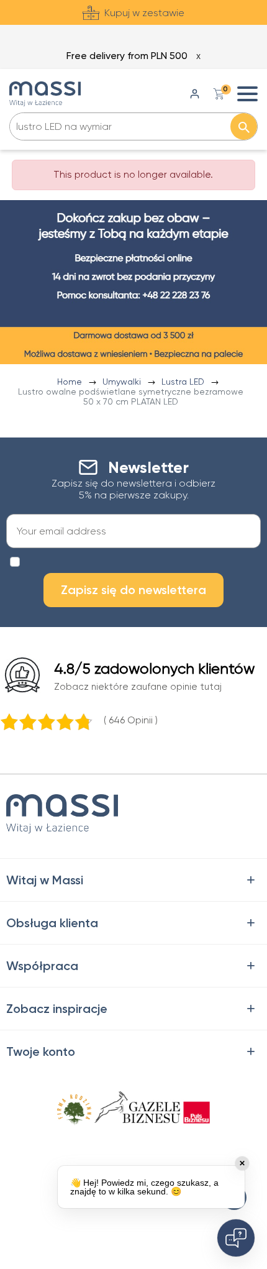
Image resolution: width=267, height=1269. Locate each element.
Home (70, 382)
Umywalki (122, 382)
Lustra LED (184, 382)
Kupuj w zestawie (144, 13)
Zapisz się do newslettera (133, 589)
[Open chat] (236, 1238)
